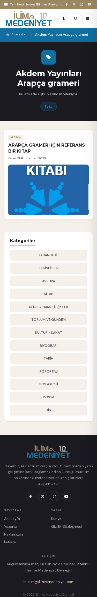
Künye (56, 518)
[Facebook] (67, 4)
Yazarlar (11, 526)
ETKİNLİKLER (48, 268)
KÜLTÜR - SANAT (48, 332)
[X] (74, 4)
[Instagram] (82, 4)
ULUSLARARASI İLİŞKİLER (48, 307)
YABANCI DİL (48, 255)
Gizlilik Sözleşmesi (66, 526)
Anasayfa (18, 34)
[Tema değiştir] (64, 19)
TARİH (48, 358)
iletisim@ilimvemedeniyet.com (48, 581)
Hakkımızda (13, 534)
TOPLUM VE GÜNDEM (48, 319)
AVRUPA (48, 281)
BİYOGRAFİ (48, 345)
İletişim (10, 542)
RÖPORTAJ (49, 371)
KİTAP (48, 294)
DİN (48, 410)
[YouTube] (90, 4)
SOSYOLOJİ (48, 384)
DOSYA (48, 397)
